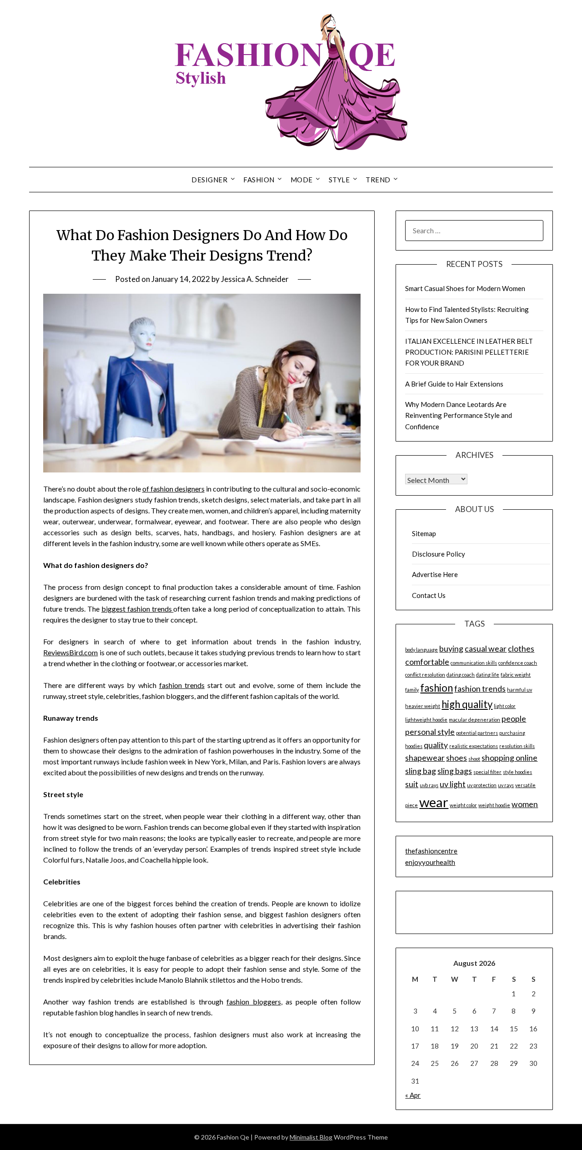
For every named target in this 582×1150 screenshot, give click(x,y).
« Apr (413, 1095)
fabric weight (516, 675)
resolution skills (517, 746)
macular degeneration (474, 720)
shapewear (425, 758)
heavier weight (422, 706)
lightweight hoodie (426, 720)
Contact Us (429, 595)
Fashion (259, 180)
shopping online (509, 758)
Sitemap (424, 533)
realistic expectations (473, 746)
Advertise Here (435, 574)
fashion (436, 688)
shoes (456, 758)
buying (451, 648)
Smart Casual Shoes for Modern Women (465, 288)
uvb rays (429, 785)
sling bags (454, 771)
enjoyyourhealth (430, 862)
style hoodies (517, 772)
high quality (467, 704)
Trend (378, 180)
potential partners (477, 733)
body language (421, 650)
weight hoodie (494, 805)
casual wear (486, 648)
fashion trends (182, 685)
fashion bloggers (253, 1001)
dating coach (461, 675)
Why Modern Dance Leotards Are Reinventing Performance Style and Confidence (458, 415)
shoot (474, 759)
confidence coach (517, 663)
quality (436, 745)
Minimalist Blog (311, 1137)
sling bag (420, 771)
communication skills (474, 663)
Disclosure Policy (438, 554)
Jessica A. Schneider (255, 279)
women (525, 804)
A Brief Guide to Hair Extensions (454, 384)
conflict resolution (425, 675)
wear (433, 802)
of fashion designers (173, 488)
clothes (521, 648)
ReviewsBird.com (70, 652)
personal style (430, 732)
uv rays (506, 785)
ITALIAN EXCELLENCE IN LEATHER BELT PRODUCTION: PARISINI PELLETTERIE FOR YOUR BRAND (469, 352)
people (514, 718)
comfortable (427, 662)
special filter (487, 772)
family (412, 690)
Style (339, 180)
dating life (487, 675)
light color (505, 706)
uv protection (482, 785)
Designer (209, 180)
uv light (453, 784)
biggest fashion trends (137, 608)
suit (411, 784)
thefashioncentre (431, 851)
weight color (463, 805)
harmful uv (519, 690)
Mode (302, 180)
